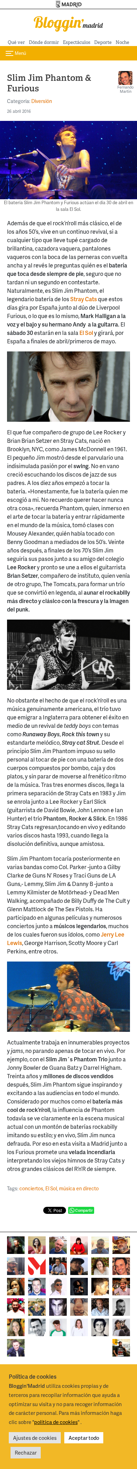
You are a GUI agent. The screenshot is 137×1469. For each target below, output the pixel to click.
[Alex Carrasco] (100, 1286)
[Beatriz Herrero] (79, 1326)
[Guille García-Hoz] (121, 1306)
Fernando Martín (125, 88)
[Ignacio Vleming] (16, 1244)
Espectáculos (76, 42)
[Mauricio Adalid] (100, 1306)
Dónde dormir (44, 42)
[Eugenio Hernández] (121, 1244)
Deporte (103, 42)
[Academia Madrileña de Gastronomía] (37, 1265)
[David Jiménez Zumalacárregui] (121, 1347)
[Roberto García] (16, 1347)
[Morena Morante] (16, 1286)
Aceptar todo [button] (83, 1437)
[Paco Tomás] (79, 1306)
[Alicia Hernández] (100, 1265)
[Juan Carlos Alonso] (58, 1306)
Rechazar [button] (26, 1452)
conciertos (31, 1188)
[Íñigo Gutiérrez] (100, 1326)
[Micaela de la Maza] (121, 1326)
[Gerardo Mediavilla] (58, 1265)
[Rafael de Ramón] (37, 1306)
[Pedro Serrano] (37, 1326)
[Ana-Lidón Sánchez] (79, 1245)
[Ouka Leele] (16, 1326)
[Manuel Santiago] (16, 1265)
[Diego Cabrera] (121, 1286)
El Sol (51, 1188)
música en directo (79, 1188)
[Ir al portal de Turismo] (69, 4)
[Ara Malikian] (79, 1286)
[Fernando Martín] (121, 1265)
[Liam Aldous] (37, 1286)
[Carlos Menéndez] (58, 1244)
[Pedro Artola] (58, 1326)
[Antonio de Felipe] (16, 1306)
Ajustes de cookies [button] (35, 1437)
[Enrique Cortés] (58, 1286)
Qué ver (16, 42)
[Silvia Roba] (37, 1244)
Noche (122, 42)
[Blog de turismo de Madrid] (68, 23)
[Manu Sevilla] (100, 1244)
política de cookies (56, 1421)
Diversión (41, 101)
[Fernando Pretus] (79, 1265)
